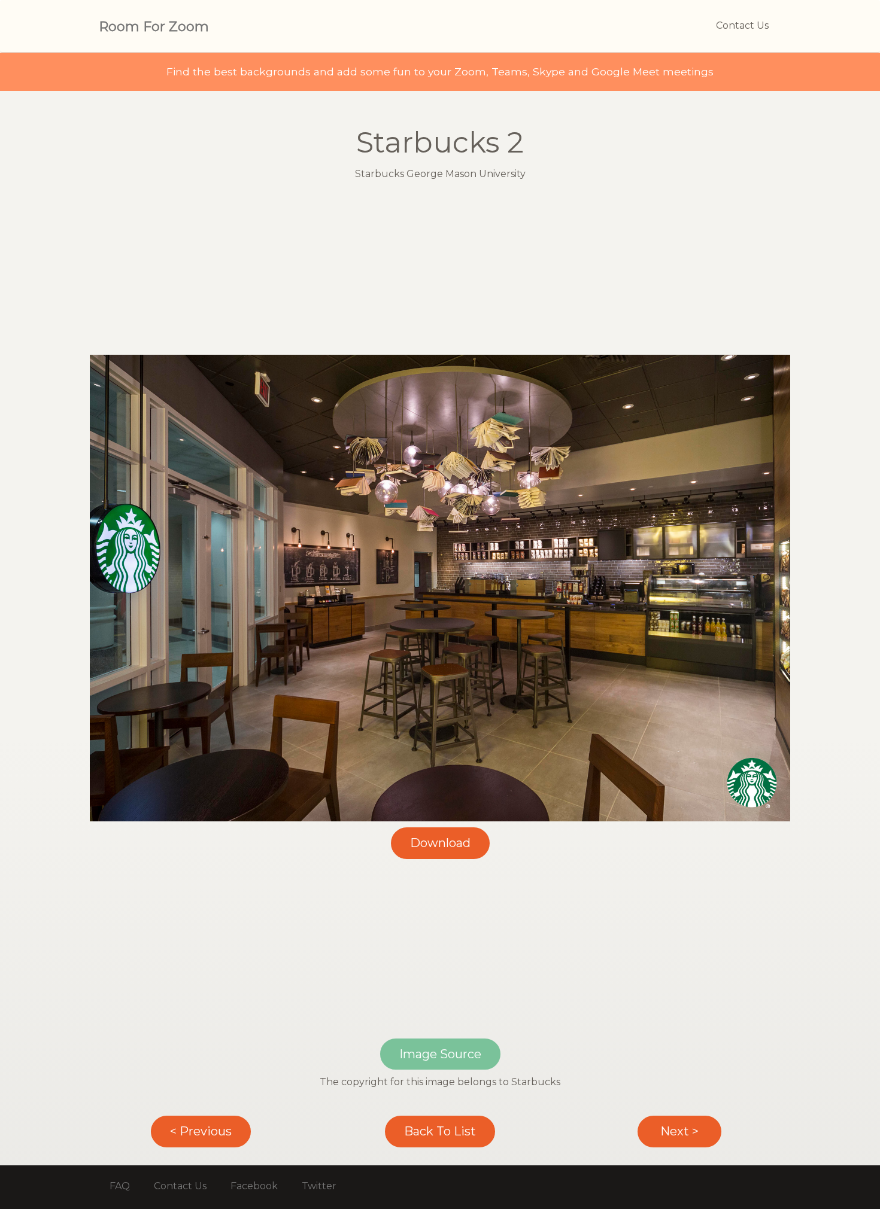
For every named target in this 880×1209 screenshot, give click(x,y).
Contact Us (742, 25)
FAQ (120, 1186)
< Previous (201, 1131)
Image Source (440, 1054)
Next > (679, 1131)
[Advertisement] (440, 271)
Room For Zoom (154, 27)
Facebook (254, 1186)
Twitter (319, 1186)
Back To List (440, 1131)
